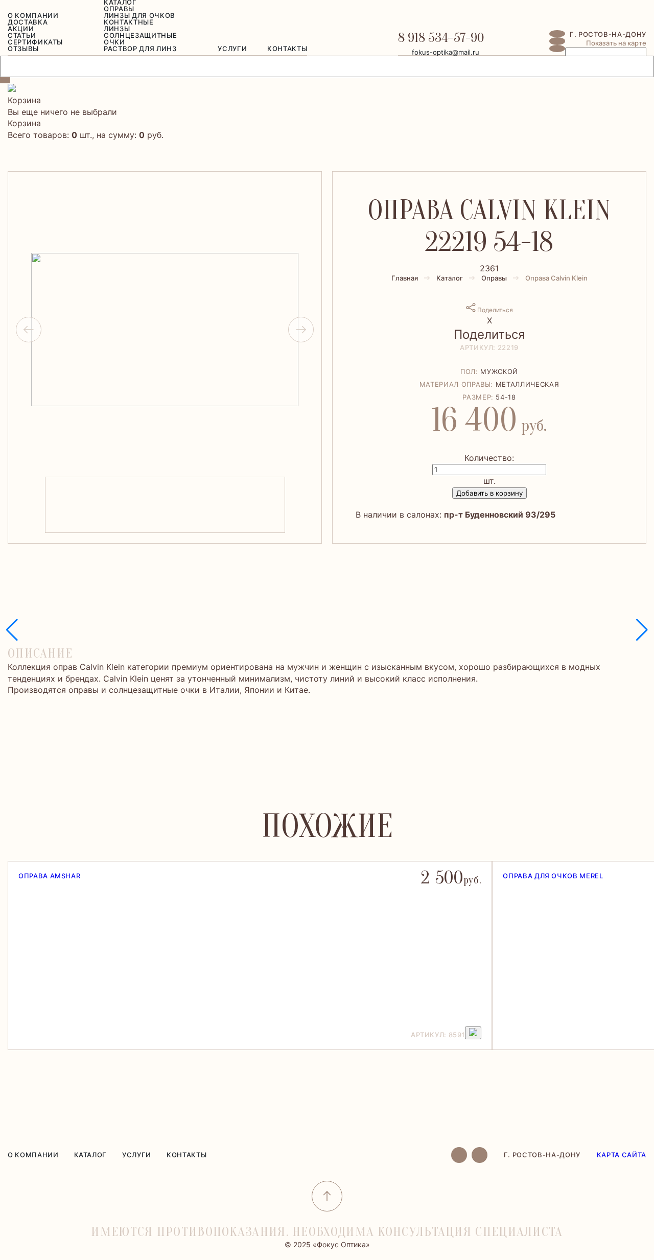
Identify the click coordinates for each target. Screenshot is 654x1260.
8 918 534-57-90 (441, 37)
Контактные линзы (129, 25)
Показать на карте (616, 43)
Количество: (489, 458)
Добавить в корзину (489, 493)
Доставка (28, 22)
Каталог (449, 278)
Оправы (119, 9)
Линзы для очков (139, 15)
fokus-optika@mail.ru (445, 52)
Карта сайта (621, 1155)
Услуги (232, 48)
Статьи (22, 35)
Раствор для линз (140, 48)
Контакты (287, 48)
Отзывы (23, 48)
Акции (21, 29)
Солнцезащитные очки (140, 38)
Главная (404, 278)
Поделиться (494, 310)
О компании (33, 15)
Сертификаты (35, 42)
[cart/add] (473, 1032)
